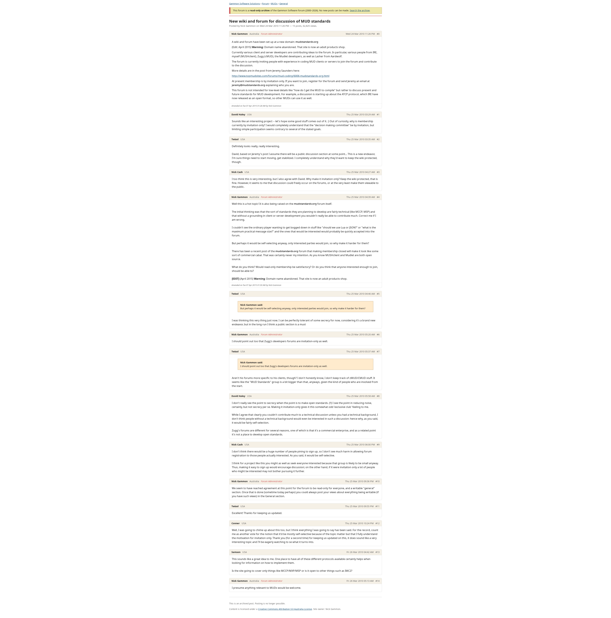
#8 (378, 396)
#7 (378, 351)
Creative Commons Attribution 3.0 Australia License (285, 609)
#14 (377, 580)
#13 (377, 552)
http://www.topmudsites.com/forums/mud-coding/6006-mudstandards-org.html (280, 76)
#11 (377, 506)
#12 (377, 523)
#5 (378, 293)
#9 (378, 444)
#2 (378, 139)
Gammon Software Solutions (244, 3)
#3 (378, 172)
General (283, 3)
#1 (378, 114)
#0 (378, 33)
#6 (378, 334)
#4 (378, 197)
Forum (265, 3)
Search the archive (360, 10)
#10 (377, 481)
